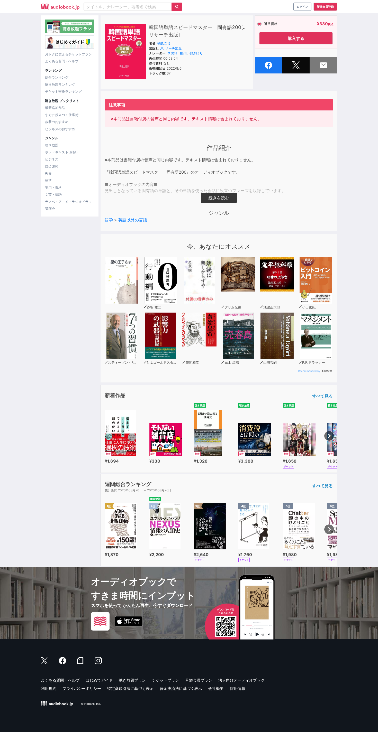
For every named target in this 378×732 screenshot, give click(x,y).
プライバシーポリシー (81, 688)
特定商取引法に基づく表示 (130, 688)
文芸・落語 (53, 194)
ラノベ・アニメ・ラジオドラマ (68, 202)
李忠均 (172, 53)
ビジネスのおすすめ (60, 129)
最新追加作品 (55, 108)
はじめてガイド (99, 680)
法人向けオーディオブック (241, 680)
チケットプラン (165, 680)
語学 (48, 180)
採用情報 (237, 688)
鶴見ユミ (164, 43)
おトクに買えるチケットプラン (68, 54)
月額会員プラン (198, 680)
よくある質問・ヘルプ (61, 61)
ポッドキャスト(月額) (61, 152)
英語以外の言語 (132, 219)
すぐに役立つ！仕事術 (61, 115)
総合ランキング (56, 77)
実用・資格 (53, 187)
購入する (296, 38)
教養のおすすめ (56, 122)
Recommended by (309, 370)
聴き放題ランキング (60, 84)
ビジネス (51, 159)
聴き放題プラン (132, 680)
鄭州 (183, 53)
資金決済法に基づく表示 (181, 688)
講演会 (50, 209)
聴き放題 (51, 145)
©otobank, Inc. (91, 704)
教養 (48, 173)
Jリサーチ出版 (171, 48)
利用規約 (48, 688)
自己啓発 (51, 166)
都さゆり (196, 53)
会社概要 (216, 688)
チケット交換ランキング (63, 91)
